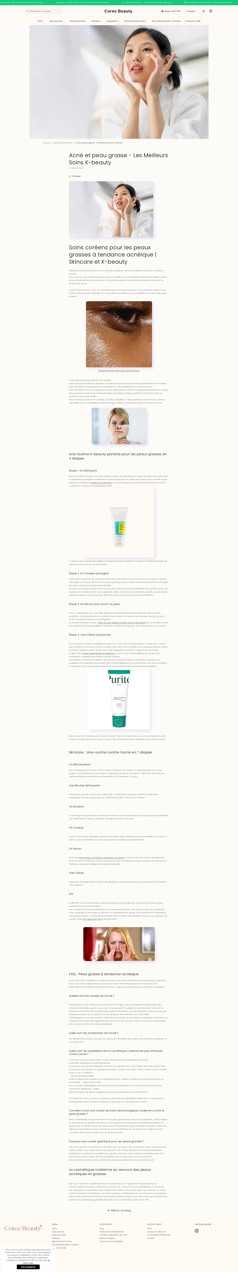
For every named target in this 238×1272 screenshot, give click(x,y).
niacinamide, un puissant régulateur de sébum (101, 857)
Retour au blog (121, 1210)
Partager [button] (76, 176)
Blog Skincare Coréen (63, 143)
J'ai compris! (28, 1267)
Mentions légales (107, 1238)
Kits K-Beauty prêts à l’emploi (65, 1244)
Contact (151, 1238)
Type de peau (56, 21)
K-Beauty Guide (193, 21)
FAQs (149, 1228)
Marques (95, 21)
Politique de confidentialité (112, 1232)
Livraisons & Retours (156, 1232)
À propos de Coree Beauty (111, 1241)
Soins (40, 21)
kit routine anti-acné (93, 919)
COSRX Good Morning (101, 482)
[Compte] (203, 11)
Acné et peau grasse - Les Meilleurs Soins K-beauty (99, 143)
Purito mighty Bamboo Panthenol (99, 653)
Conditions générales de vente (113, 1235)
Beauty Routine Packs (134, 21)
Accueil (46, 143)
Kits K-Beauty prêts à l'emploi (166, 21)
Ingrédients (112, 21)
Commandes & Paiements (159, 1235)
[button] (210, 11)
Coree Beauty (119, 11)
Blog (102, 1228)
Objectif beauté (77, 21)
